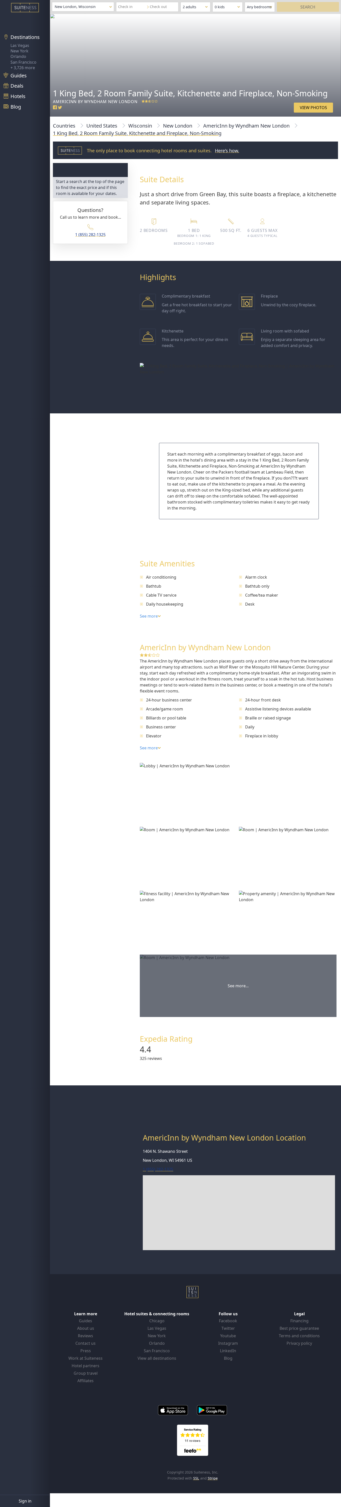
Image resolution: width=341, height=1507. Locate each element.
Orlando (18, 56)
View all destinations (157, 1358)
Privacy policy (299, 1343)
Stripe (213, 1478)
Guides (85, 1321)
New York (19, 51)
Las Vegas (19, 45)
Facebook (228, 1321)
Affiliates (85, 1380)
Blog (228, 1358)
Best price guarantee (299, 1328)
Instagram (228, 1343)
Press (85, 1350)
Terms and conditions (299, 1336)
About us (85, 1328)
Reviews (85, 1336)
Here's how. (227, 151)
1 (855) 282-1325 (90, 234)
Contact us (85, 1343)
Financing (299, 1321)
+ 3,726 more (22, 67)
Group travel (86, 1373)
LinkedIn (228, 1350)
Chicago (157, 1321)
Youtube (228, 1336)
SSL (196, 1478)
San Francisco (23, 62)
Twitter (228, 1328)
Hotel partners (85, 1365)
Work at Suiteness (85, 1358)
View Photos (313, 107)
